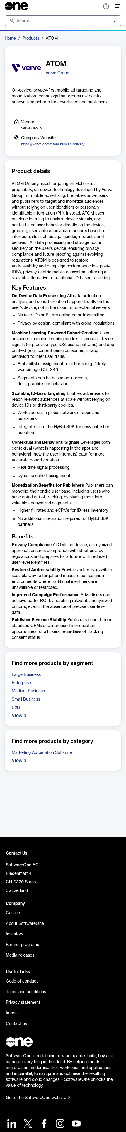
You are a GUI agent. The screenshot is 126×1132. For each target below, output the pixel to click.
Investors (14, 934)
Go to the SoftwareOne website (36, 1098)
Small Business (26, 699)
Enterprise (21, 683)
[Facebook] (43, 1124)
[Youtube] (75, 1124)
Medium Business (28, 691)
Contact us (16, 1024)
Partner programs (22, 945)
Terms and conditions (26, 992)
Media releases (20, 955)
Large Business (26, 675)
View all (20, 715)
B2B (16, 708)
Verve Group (57, 73)
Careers (13, 913)
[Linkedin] (11, 1124)
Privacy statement (23, 1002)
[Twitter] (27, 1124)
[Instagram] (59, 1124)
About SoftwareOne (25, 924)
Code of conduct (22, 981)
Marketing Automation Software (42, 753)
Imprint (12, 1013)
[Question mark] (106, 6)
